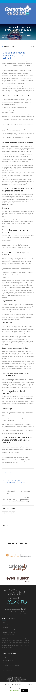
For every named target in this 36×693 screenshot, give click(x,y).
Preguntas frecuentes (8, 660)
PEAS (4, 622)
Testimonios (6, 625)
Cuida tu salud (21, 481)
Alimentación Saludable (14, 35)
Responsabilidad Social (9, 629)
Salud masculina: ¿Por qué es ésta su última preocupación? (15, 501)
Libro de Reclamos (7, 670)
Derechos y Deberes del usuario (11, 665)
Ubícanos (5, 663)
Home (3, 35)
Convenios (5, 627)
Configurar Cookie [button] (14, 690)
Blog (6, 35)
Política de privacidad (8, 634)
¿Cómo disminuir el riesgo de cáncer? (18, 492)
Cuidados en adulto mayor (8, 482)
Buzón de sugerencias (8, 667)
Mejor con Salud (9, 472)
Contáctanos (6, 658)
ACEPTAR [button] (24, 690)
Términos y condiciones (9, 632)
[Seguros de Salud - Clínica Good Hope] (18, 10)
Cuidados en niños (20, 482)
